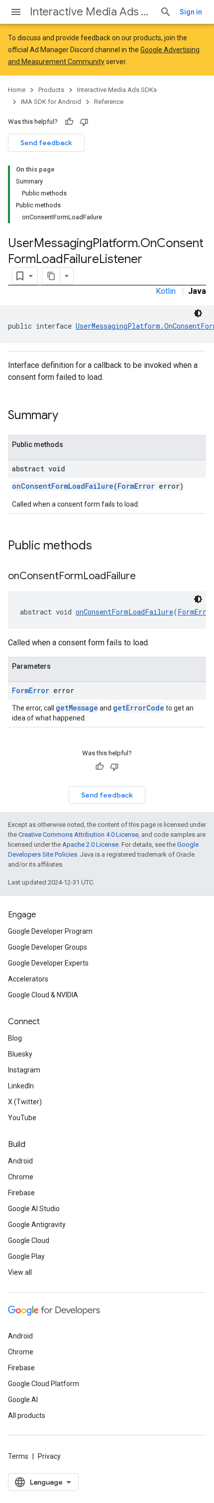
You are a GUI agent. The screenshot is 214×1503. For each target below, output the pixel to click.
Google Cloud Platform (43, 1384)
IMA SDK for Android (51, 101)
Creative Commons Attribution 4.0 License (78, 834)
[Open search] (166, 12)
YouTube (22, 1118)
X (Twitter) (25, 1102)
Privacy (49, 1456)
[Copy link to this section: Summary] (68, 416)
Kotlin (166, 291)
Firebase (21, 1193)
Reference (108, 101)
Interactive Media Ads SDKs (91, 11)
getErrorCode (138, 707)
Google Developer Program (50, 931)
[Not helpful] (84, 121)
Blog (15, 1038)
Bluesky (20, 1054)
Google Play (26, 1256)
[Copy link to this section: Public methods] (102, 546)
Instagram (24, 1070)
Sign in (191, 12)
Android (20, 1161)
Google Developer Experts (48, 963)
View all (20, 1272)
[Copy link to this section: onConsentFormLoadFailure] (146, 577)
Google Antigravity (37, 1225)
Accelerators (28, 979)
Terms (18, 1456)
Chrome (20, 1177)
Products (51, 89)
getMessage (77, 707)
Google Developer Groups (47, 947)
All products (26, 1415)
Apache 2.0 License (90, 844)
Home (16, 89)
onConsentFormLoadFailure (62, 486)
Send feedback (46, 142)
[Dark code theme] (198, 313)
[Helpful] (69, 121)
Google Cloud (28, 1240)
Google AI (23, 1400)
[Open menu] (16, 12)
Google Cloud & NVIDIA (43, 995)
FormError (136, 486)
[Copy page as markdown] (51, 275)
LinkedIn (21, 1086)
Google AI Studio (34, 1209)
